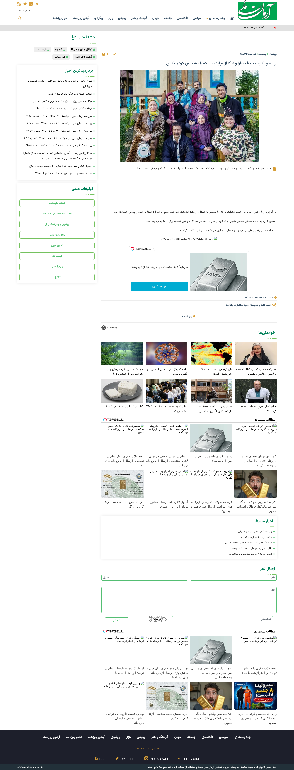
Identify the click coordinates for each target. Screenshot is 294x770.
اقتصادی (182, 18)
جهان (155, 18)
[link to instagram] (31, 4)
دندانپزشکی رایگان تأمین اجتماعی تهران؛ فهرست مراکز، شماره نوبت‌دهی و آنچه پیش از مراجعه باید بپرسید (57, 156)
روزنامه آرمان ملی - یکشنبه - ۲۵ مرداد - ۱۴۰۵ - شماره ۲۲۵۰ (59, 123)
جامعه (168, 18)
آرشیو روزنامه (81, 18)
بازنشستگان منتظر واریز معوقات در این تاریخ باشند (246, 28)
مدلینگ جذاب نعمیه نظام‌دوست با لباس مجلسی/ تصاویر (256, 371)
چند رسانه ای (242, 737)
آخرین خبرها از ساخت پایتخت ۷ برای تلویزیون (250, 554)
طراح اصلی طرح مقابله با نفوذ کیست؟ (258, 409)
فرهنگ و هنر (139, 18)
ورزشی (122, 18)
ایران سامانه (23, 767)
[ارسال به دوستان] (109, 54)
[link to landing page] (257, 10)
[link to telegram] (37, 4)
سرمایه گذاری (159, 286)
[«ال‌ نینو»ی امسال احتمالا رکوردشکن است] (211, 353)
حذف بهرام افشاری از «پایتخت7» (256, 537)
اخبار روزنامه (60, 18)
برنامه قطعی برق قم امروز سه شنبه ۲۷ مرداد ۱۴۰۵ (63, 109)
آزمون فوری (57, 245)
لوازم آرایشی (57, 267)
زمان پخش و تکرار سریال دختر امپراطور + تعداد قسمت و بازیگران (60, 84)
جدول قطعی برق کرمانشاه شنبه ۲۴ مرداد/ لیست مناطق (60, 166)
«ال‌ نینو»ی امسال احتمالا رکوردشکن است (216, 371)
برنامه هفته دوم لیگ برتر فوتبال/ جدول (69, 94)
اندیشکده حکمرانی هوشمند (57, 214)
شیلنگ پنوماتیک (57, 203)
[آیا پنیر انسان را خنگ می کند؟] (122, 390)
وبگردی (99, 18)
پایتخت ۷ (187, 316)
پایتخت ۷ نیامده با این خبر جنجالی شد (253, 531)
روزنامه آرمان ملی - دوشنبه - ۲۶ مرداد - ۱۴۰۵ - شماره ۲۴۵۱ (59, 116)
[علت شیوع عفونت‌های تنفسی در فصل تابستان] (166, 353)
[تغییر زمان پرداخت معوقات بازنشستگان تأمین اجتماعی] (211, 390)
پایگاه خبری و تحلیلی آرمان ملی (220, 767)
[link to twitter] (25, 4)
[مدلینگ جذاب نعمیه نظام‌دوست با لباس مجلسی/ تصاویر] (256, 353)
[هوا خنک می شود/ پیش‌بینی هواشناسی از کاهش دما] (122, 353)
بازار (110, 18)
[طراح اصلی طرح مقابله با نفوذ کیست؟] (256, 390)
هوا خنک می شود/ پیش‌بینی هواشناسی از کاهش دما (124, 371)
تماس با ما (153, 748)
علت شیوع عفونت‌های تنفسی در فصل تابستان (167, 371)
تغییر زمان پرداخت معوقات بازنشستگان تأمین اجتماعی (215, 409)
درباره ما (139, 748)
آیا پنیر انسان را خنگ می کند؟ (124, 406)
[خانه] (232, 18)
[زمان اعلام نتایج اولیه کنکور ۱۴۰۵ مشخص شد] (166, 390)
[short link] (114, 54)
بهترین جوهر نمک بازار (57, 224)
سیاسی (197, 18)
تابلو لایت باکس (57, 235)
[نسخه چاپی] (103, 54)
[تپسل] (132, 249)
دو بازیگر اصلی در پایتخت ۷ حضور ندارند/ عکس (248, 543)
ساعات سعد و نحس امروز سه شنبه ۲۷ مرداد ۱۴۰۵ (63, 173)
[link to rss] (19, 4)
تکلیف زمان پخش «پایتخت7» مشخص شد (251, 548)
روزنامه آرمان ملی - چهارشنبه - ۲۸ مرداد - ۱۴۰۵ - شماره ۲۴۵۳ (57, 138)
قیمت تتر (57, 256)
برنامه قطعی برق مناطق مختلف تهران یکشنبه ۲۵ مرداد (61, 101)
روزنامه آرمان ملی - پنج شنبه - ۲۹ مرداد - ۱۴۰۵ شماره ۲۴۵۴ (58, 146)
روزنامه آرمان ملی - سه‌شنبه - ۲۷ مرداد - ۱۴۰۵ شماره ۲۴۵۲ (59, 131)
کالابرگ (57, 277)
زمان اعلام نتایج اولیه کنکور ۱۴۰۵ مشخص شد (166, 409)
